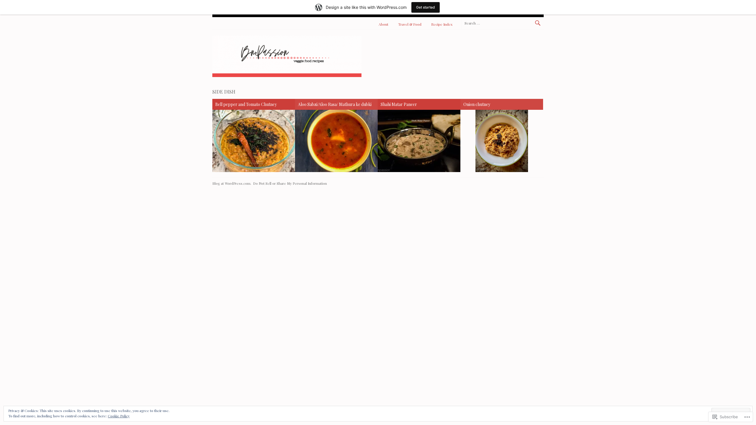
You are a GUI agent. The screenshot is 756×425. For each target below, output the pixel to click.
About (383, 24)
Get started (425, 7)
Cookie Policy (119, 415)
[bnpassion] (286, 75)
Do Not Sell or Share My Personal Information (290, 183)
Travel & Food (409, 24)
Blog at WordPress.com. (231, 183)
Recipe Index (441, 24)
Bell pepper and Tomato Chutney (246, 104)
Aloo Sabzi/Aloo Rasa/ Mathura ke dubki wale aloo (335, 105)
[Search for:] (502, 23)
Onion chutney (476, 104)
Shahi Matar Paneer (399, 104)
